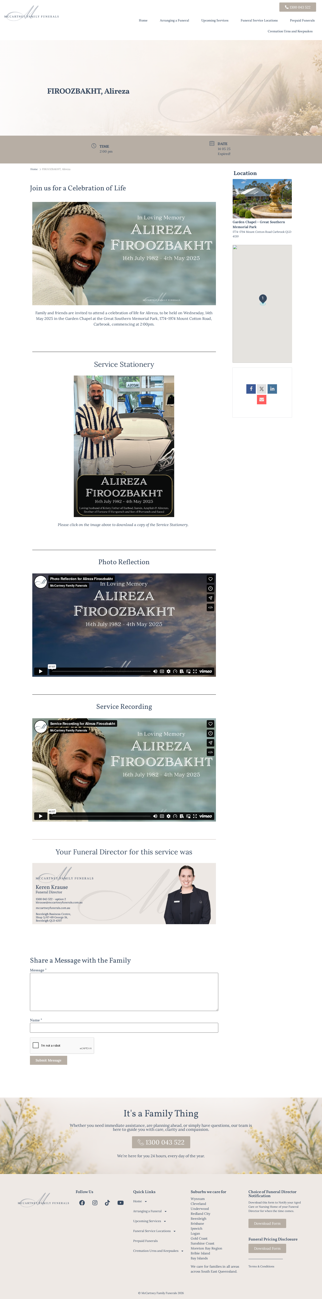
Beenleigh (198, 1218)
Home (143, 20)
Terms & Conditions (261, 1266)
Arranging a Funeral (174, 20)
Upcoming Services (214, 20)
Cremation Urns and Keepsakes (290, 31)
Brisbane (197, 1223)
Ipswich (196, 1228)
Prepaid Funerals (302, 20)
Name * (36, 1020)
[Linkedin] (272, 389)
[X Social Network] (261, 389)
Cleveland (198, 1204)
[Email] (261, 399)
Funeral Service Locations (259, 20)
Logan (195, 1233)
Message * (38, 970)
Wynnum (198, 1199)
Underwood (200, 1209)
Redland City (200, 1213)
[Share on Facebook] (251, 389)
